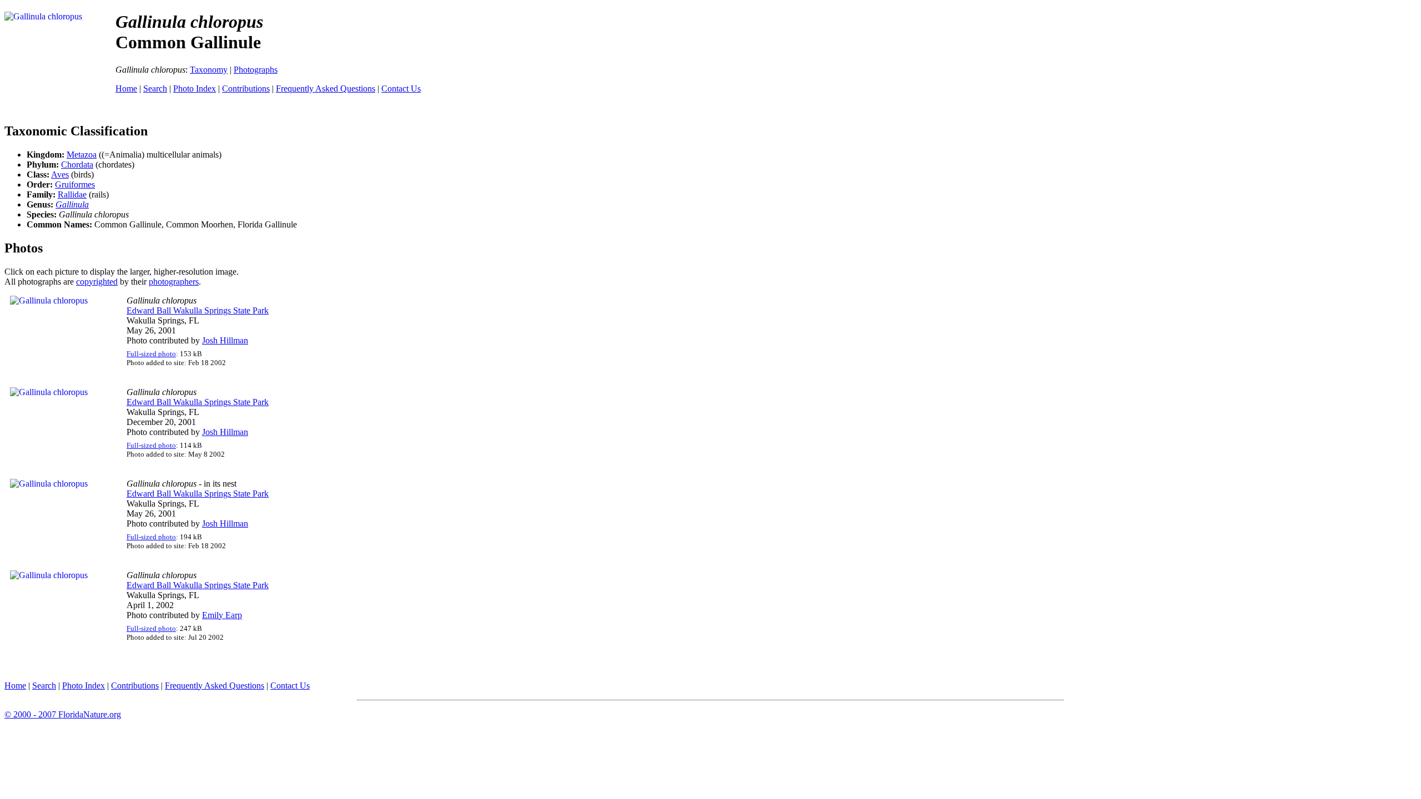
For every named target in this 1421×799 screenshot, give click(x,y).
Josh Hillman (225, 340)
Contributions (246, 88)
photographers (174, 281)
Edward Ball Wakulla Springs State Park (198, 310)
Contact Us (401, 88)
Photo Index (194, 88)
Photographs (256, 69)
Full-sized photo (151, 354)
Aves (60, 174)
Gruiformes (75, 184)
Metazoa (82, 154)
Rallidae (72, 194)
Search (155, 88)
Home (126, 88)
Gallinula (72, 204)
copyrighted (97, 281)
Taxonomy (209, 69)
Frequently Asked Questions (325, 88)
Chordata (77, 164)
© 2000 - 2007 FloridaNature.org (62, 714)
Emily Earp (222, 615)
